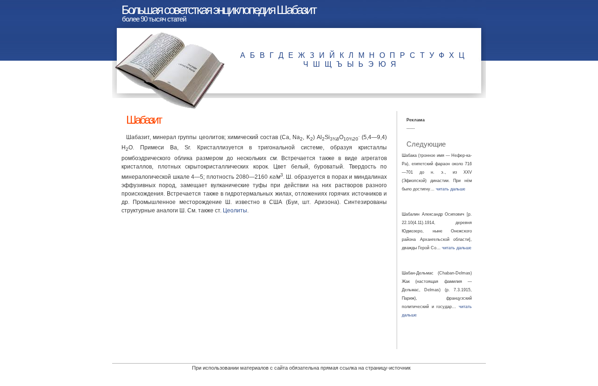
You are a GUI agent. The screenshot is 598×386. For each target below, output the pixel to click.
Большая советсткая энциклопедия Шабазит (218, 10)
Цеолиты (235, 210)
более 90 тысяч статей (154, 19)
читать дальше (450, 189)
